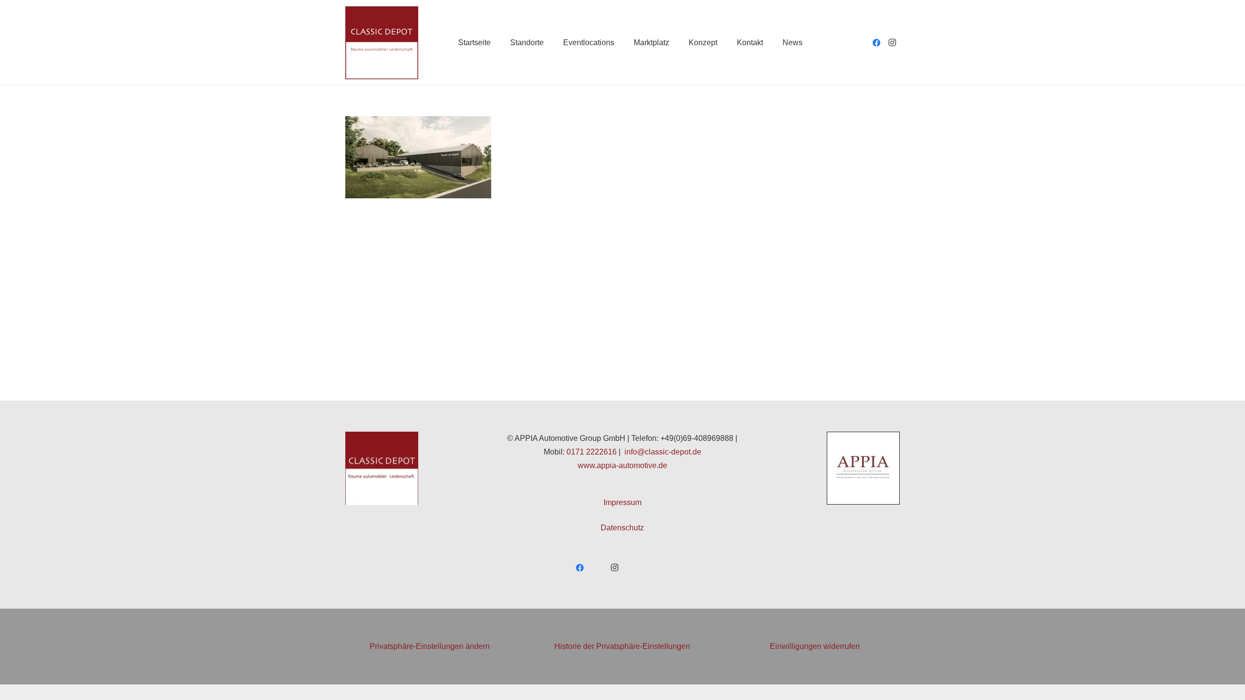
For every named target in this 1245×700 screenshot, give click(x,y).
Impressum (622, 502)
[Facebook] (876, 43)
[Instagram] (892, 43)
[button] (551, 42)
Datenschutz (622, 528)
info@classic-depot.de (662, 452)
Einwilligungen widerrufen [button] (815, 646)
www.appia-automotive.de (622, 465)
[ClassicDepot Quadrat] (381, 42)
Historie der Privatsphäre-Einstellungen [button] (622, 646)
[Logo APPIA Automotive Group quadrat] (863, 468)
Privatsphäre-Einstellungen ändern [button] (430, 646)
